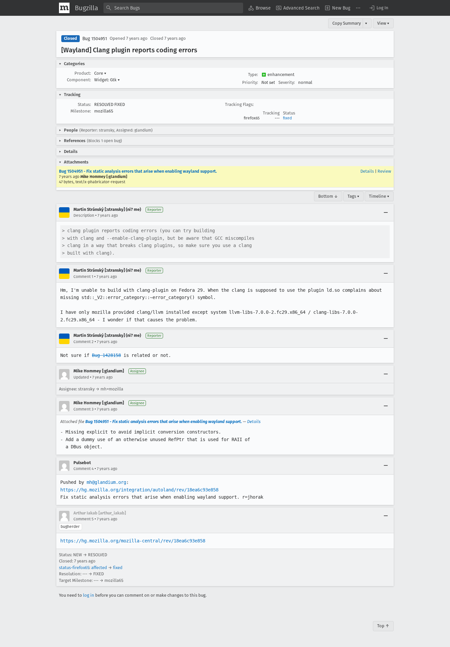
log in (88, 595)
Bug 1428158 (106, 355)
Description (83, 215)
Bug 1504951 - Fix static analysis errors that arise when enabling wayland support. (138, 171)
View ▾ (383, 23)
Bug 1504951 (94, 38)
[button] (378, 8)
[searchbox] (173, 8)
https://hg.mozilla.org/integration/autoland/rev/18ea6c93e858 (139, 489)
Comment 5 (83, 519)
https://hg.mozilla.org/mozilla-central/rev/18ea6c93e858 (132, 540)
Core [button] (100, 73)
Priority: (250, 82)
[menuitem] (259, 8)
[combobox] (173, 8)
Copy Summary (346, 23)
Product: (82, 73)
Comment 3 (83, 409)
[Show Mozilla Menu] (64, 8)
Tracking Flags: (239, 104)
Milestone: (80, 111)
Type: (253, 74)
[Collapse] (385, 212)
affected (99, 567)
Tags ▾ (353, 196)
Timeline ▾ (379, 196)
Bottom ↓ (328, 196)
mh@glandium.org (106, 482)
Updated (81, 377)
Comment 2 (83, 341)
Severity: (286, 82)
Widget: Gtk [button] (107, 79)
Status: (84, 104)
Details (367, 171)
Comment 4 (83, 468)
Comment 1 (83, 276)
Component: (79, 79)
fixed (287, 118)
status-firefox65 (74, 567)
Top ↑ (383, 625)
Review (384, 171)
